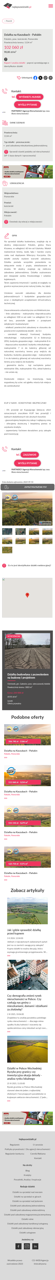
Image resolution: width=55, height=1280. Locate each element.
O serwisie (38, 1144)
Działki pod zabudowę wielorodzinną (27, 1210)
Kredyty (27, 1175)
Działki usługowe (27, 1232)
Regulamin (14, 1144)
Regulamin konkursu (14, 1153)
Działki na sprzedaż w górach (27, 1196)
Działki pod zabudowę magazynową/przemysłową (27, 1214)
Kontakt (38, 1158)
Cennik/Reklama (38, 1153)
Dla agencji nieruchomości (38, 1149)
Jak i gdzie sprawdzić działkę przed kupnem (24, 931)
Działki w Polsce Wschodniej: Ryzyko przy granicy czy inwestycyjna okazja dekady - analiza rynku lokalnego (24, 1073)
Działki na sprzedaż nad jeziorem (27, 1201)
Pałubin (7, 39)
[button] (27, 595)
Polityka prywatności (15, 1149)
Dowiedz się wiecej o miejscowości (25, 221)
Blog (27, 1170)
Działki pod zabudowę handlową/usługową (27, 1223)
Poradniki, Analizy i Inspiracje (27, 1179)
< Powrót (8, 21)
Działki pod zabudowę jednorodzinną (27, 1205)
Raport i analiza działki (14, 62)
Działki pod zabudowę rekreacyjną (27, 1228)
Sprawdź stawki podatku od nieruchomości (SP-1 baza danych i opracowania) (27, 153)
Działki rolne (27, 1219)
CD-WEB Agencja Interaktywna (40, 1262)
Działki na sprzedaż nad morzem (27, 1192)
